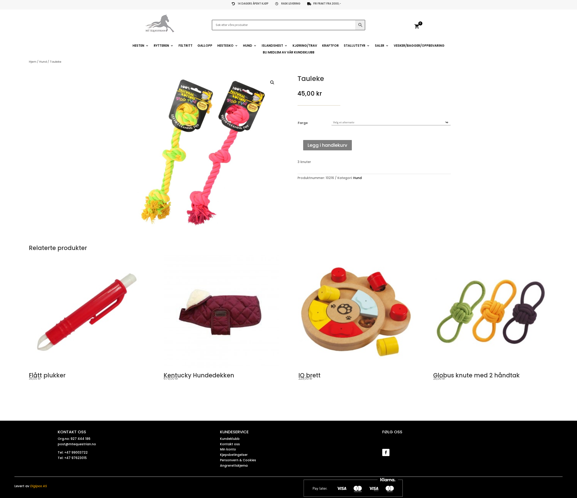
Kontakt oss (230, 444)
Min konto (228, 449)
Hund (247, 46)
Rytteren (161, 46)
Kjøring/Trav (305, 46)
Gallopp (204, 46)
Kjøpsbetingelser (234, 454)
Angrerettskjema (234, 465)
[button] (272, 82)
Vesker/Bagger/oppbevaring (419, 46)
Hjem (32, 62)
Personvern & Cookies (238, 460)
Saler (379, 46)
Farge (303, 123)
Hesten (138, 46)
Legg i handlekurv (327, 145)
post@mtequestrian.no (77, 444)
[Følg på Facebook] (385, 452)
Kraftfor (330, 46)
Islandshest (272, 46)
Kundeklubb (230, 438)
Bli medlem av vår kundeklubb (288, 53)
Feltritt (185, 46)
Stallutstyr (354, 46)
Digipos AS (38, 486)
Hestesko (225, 46)
